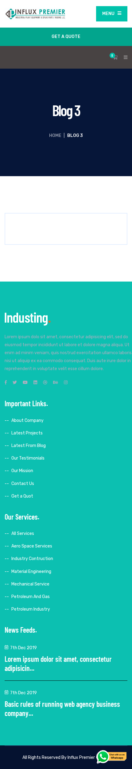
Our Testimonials (28, 458)
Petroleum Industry (30, 609)
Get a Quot (22, 496)
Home (55, 135)
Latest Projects (27, 433)
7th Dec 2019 (23, 647)
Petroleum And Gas (30, 596)
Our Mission (22, 470)
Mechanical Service (30, 584)
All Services (22, 533)
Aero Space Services (31, 546)
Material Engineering (31, 571)
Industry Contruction (32, 558)
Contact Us (22, 483)
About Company (27, 420)
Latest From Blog (28, 445)
